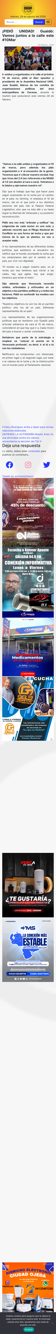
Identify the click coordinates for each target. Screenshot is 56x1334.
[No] (52, 1323)
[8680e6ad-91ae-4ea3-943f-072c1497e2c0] (28, 708)
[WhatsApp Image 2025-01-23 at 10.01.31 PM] (28, 884)
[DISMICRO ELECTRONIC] (28, 1287)
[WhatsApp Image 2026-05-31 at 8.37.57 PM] (28, 512)
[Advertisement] (28, 133)
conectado (34, 451)
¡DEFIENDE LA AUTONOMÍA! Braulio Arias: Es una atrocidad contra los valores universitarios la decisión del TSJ (27, 438)
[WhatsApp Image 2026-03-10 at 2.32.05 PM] (28, 949)
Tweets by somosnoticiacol (17, 476)
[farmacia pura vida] (28, 643)
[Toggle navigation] (48, 22)
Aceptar (29, 1329)
